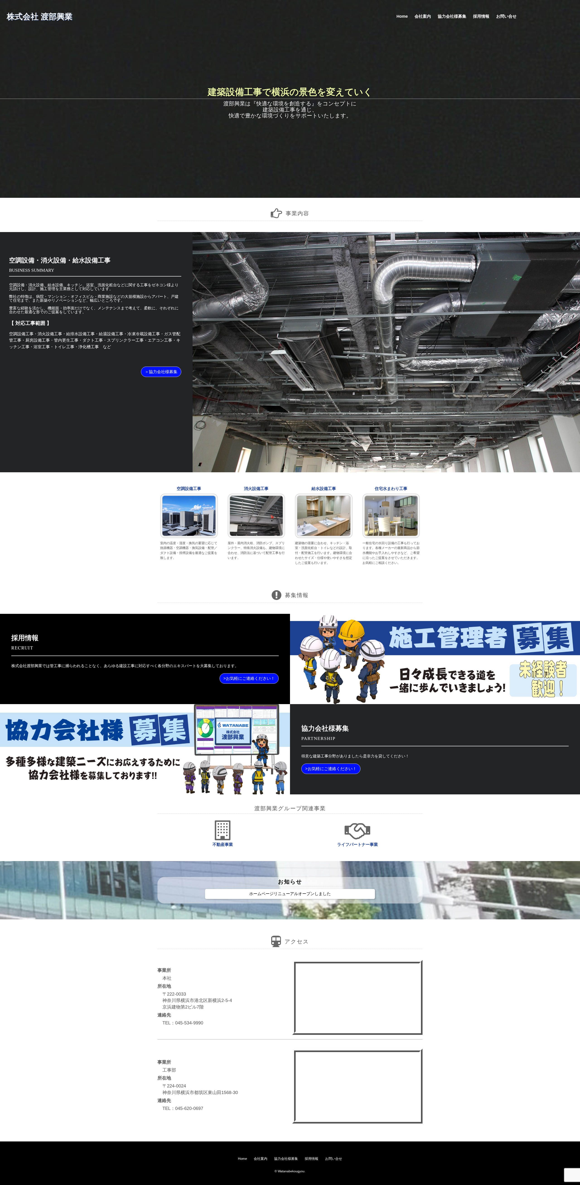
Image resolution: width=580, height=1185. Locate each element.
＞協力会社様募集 (161, 372)
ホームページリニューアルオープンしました (290, 893)
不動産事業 (223, 844)
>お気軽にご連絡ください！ (249, 678)
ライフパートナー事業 (357, 844)
